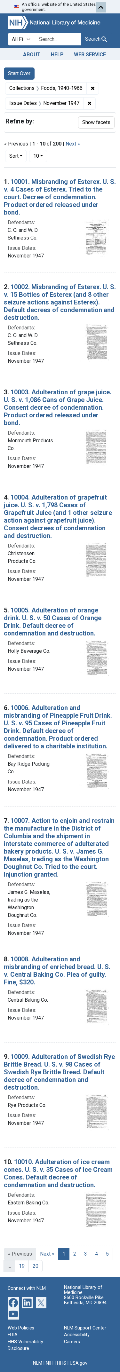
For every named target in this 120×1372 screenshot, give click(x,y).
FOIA (13, 1334)
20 (35, 1266)
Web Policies (21, 1328)
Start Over (19, 73)
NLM (37, 1363)
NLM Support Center (85, 1328)
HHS (61, 1363)
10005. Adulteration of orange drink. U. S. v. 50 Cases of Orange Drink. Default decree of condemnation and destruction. (52, 621)
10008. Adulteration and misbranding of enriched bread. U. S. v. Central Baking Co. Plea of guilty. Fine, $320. (57, 970)
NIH (49, 1363)
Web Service (90, 54)
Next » (73, 144)
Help (57, 54)
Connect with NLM (27, 1288)
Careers (72, 1341)
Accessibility (77, 1334)
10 (40, 156)
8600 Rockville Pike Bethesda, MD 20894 (85, 1300)
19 (22, 1266)
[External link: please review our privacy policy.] (13, 1302)
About (32, 54)
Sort (14, 156)
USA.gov (78, 1363)
